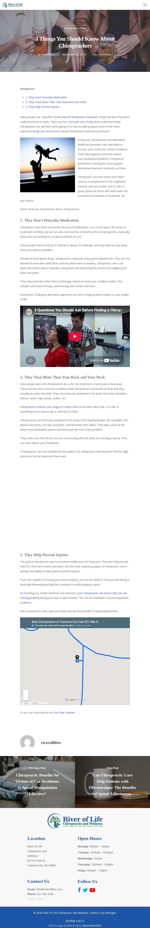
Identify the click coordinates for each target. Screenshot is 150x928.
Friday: (82, 870)
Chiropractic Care (75, 28)
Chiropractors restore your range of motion (46, 407)
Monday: (83, 846)
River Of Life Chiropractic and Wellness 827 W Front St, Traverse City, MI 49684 (41, 856)
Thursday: (84, 864)
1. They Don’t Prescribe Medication (46, 97)
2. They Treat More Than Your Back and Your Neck (56, 102)
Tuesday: (83, 852)
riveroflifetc (48, 54)
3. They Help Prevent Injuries (42, 107)
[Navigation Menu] (145, 5)
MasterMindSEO (92, 925)
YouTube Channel (64, 712)
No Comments (102, 54)
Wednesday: (85, 858)
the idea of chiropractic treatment (78, 117)
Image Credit (35, 898)
